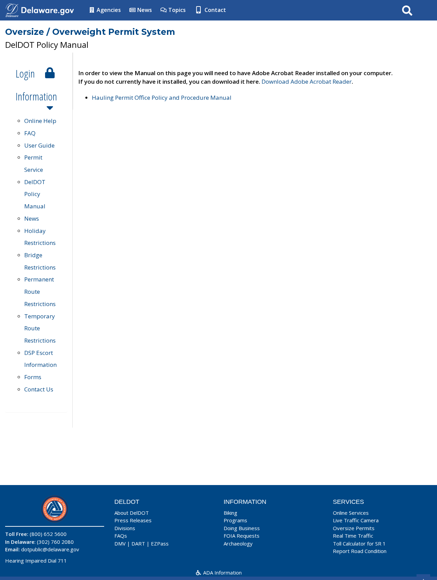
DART (138, 543)
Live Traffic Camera (356, 520)
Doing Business (242, 528)
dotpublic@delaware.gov (50, 549)
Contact (214, 10)
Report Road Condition (359, 551)
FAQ (30, 133)
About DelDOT (131, 512)
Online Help (40, 121)
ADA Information (222, 572)
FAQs (120, 535)
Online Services (351, 512)
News (144, 10)
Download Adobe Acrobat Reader (307, 81)
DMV (120, 543)
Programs (235, 520)
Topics (176, 10)
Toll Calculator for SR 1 (359, 543)
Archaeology (238, 543)
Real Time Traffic (353, 535)
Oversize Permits (354, 528)
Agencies (108, 10)
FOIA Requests (241, 535)
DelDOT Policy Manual (34, 194)
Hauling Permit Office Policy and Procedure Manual (161, 97)
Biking (230, 512)
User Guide (39, 145)
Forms (32, 377)
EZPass (160, 543)
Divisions (124, 528)
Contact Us (38, 389)
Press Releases (133, 520)
